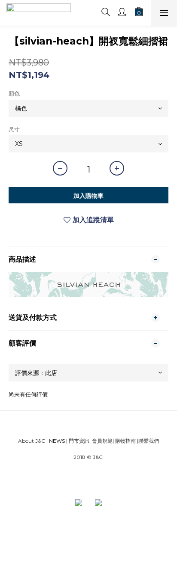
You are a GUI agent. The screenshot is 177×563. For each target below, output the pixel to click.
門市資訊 (78, 441)
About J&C (31, 441)
